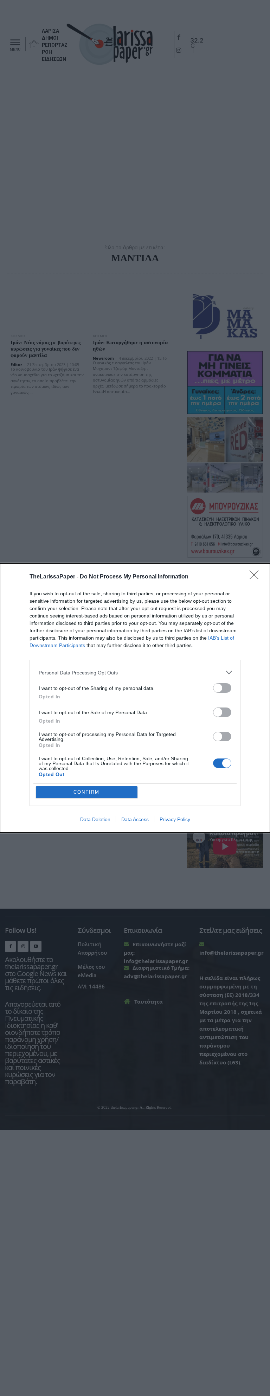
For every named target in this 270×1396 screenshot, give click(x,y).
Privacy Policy (175, 819)
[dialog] (135, 698)
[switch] (222, 688)
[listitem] (135, 672)
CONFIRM (86, 792)
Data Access (135, 819)
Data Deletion (95, 819)
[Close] (256, 577)
